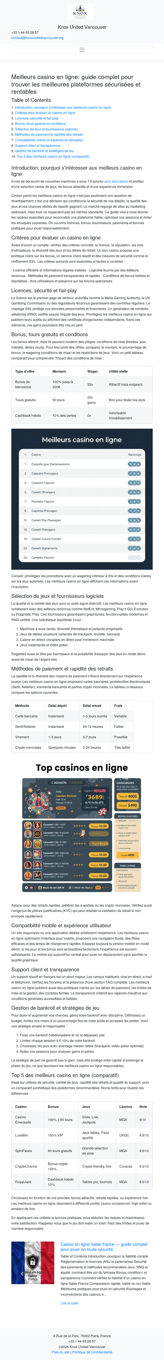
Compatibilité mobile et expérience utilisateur (49, 139)
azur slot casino (116, 181)
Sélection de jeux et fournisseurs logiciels (46, 129)
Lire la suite (69, 1303)
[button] (21, 1274)
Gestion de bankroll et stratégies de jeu (44, 150)
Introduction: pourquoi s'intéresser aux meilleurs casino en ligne (63, 107)
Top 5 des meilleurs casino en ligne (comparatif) (53, 156)
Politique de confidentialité (92, 1352)
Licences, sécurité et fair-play (37, 118)
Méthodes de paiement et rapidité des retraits (49, 134)
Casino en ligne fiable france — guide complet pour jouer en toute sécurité (104, 1246)
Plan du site (61, 1352)
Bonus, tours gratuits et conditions (40, 123)
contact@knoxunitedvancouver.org (37, 37)
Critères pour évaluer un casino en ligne (45, 112)
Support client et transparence (37, 145)
